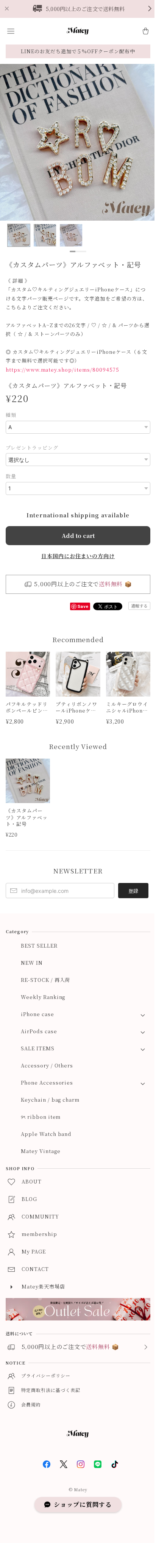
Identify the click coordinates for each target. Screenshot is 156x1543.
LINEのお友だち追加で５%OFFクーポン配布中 (78, 51)
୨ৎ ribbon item (41, 1116)
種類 (11, 414)
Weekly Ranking (43, 997)
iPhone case (37, 1014)
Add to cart (78, 535)
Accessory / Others (47, 1065)
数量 (11, 476)
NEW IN (32, 962)
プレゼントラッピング (32, 447)
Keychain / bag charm (50, 1099)
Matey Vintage (40, 1151)
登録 (133, 890)
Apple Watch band (46, 1133)
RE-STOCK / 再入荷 (45, 979)
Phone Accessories (47, 1082)
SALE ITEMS (38, 1048)
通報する (139, 606)
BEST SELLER (39, 945)
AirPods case (39, 1031)
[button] (10, 31)
